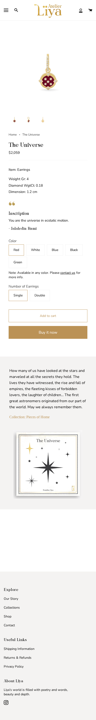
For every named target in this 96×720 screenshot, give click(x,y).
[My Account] (81, 10)
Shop (7, 616)
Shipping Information (19, 649)
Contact (9, 625)
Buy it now (48, 332)
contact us (67, 273)
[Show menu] (6, 11)
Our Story (11, 599)
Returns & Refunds (17, 657)
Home (13, 135)
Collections (12, 607)
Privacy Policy (14, 666)
